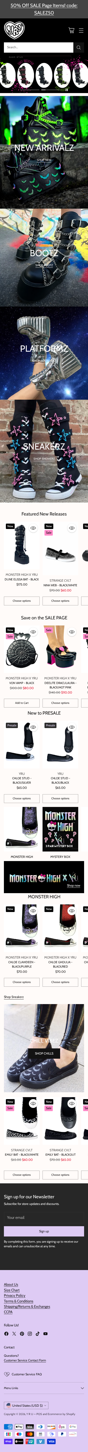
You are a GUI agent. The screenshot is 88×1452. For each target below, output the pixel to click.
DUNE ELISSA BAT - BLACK (22, 579)
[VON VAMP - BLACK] (22, 649)
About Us (11, 1284)
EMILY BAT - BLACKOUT (60, 1154)
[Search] (78, 47)
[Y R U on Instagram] (30, 1334)
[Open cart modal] (71, 30)
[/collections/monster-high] (44, 877)
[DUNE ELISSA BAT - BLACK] (22, 545)
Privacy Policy (14, 1295)
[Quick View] (33, 528)
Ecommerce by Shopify (61, 1414)
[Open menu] (81, 30)
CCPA (8, 1312)
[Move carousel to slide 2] (51, 90)
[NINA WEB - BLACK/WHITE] (60, 548)
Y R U (29, 1414)
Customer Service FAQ (27, 1374)
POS (39, 1414)
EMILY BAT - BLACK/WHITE (22, 1154)
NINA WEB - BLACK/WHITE (60, 585)
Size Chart (12, 1290)
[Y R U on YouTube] (45, 1334)
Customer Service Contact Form (25, 1360)
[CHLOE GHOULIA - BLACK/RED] (60, 928)
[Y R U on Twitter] (14, 1334)
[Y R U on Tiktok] (38, 1334)
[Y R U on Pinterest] (22, 1334)
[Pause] (67, 90)
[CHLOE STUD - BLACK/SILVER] (22, 744)
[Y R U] (15, 30)
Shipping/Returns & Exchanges (27, 1306)
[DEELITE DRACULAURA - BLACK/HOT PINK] (60, 649)
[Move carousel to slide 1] (29, 90)
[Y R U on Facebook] (6, 1334)
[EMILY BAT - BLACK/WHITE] (22, 1121)
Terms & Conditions (18, 1301)
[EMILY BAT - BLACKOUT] (60, 1121)
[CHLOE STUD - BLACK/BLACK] (60, 744)
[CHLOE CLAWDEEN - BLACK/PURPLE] (22, 928)
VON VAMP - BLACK (21, 683)
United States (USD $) (27, 1405)
